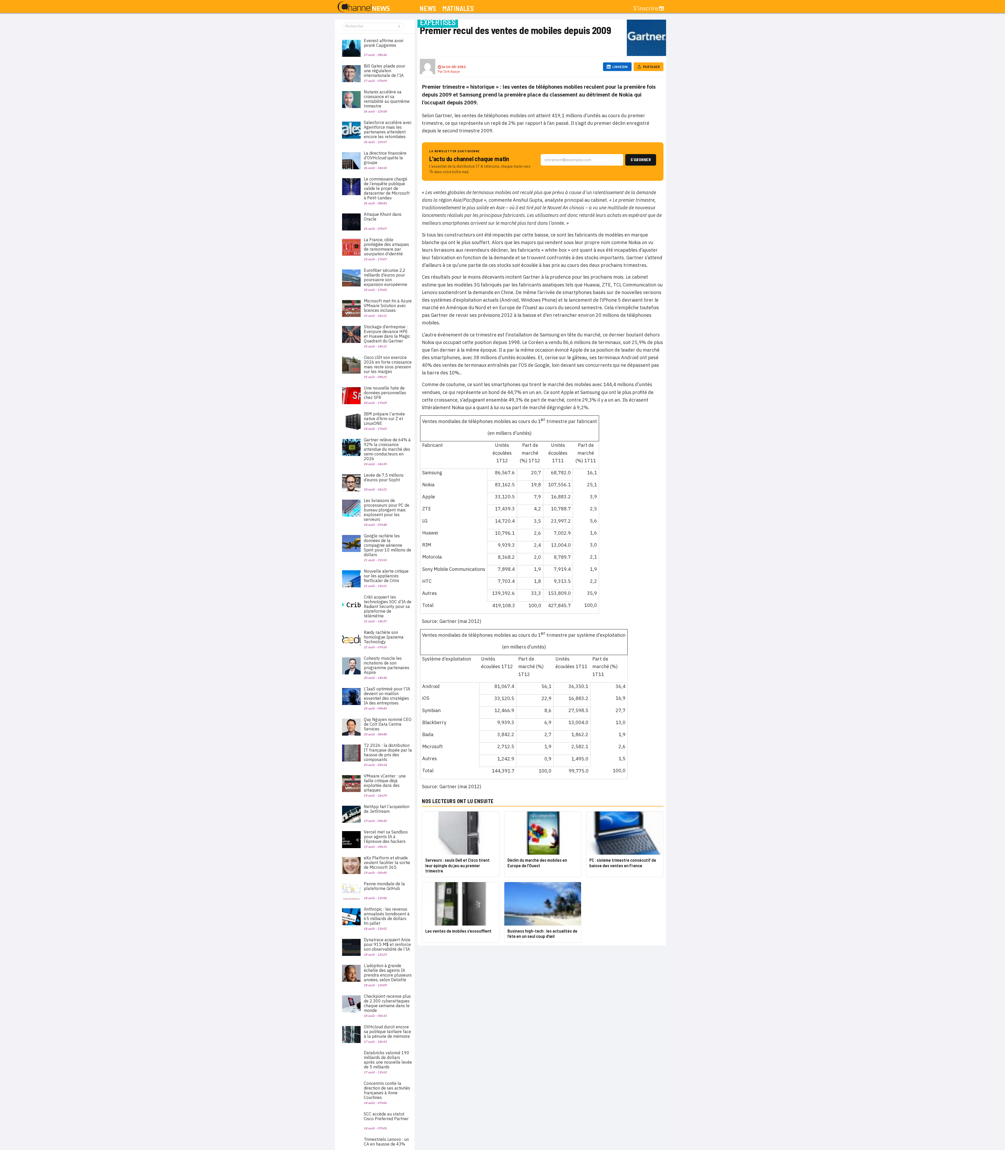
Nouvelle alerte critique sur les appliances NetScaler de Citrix (386, 575)
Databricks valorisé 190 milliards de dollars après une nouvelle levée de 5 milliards (388, 1059)
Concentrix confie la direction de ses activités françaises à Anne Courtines (387, 1090)
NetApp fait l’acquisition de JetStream (386, 809)
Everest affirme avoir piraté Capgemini (384, 43)
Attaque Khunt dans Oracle (382, 217)
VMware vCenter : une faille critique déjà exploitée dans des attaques (385, 783)
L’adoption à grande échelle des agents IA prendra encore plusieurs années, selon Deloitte (388, 972)
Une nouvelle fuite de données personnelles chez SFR (385, 392)
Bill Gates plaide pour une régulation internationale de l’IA (384, 70)
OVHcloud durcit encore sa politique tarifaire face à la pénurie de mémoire (387, 1031)
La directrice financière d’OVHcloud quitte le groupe (385, 157)
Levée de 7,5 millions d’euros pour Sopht (384, 477)
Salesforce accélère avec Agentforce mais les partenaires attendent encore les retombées (388, 129)
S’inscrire (645, 8)
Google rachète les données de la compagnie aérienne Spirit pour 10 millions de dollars (387, 545)
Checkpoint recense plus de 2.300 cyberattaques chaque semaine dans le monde (387, 1003)
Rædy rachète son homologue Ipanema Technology (384, 637)
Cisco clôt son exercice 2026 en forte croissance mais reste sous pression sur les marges (388, 364)
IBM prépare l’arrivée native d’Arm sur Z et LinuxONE (384, 418)
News (428, 8)
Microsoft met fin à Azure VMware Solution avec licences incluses (388, 305)
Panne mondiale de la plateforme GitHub (384, 886)
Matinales (458, 8)
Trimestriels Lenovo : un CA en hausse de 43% (386, 1142)
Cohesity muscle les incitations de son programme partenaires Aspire (386, 665)
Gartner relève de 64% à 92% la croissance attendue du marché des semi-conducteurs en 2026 (387, 449)
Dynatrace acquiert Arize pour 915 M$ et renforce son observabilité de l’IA (387, 944)
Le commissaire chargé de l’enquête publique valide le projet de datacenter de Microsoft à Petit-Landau (387, 188)
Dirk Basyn (452, 71)
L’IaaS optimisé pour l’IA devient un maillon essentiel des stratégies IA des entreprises (387, 696)
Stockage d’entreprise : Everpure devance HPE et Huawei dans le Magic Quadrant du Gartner (387, 333)
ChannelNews (364, 7)
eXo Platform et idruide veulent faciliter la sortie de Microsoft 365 (387, 862)
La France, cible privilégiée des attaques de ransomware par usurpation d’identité (386, 246)
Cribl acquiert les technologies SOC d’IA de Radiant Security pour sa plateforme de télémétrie (387, 606)
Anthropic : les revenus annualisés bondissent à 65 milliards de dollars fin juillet (387, 916)
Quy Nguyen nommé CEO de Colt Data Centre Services (387, 724)
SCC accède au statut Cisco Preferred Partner (386, 1116)
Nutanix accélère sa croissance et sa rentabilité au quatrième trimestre (387, 99)
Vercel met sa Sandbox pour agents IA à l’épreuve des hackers (386, 836)
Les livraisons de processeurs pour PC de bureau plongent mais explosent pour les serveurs (386, 510)
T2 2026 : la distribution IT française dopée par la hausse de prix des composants (388, 752)
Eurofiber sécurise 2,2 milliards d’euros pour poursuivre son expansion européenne (385, 277)
